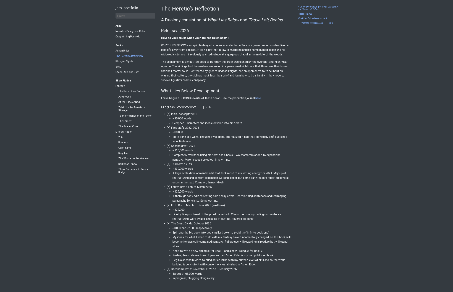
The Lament (125, 121)
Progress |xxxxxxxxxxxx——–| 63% (317, 23)
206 (120, 137)
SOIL (118, 66)
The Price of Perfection (131, 91)
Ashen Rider (122, 50)
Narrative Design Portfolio (130, 31)
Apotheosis (125, 96)
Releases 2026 (305, 14)
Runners (123, 142)
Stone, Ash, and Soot (127, 72)
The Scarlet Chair (128, 126)
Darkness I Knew (127, 164)
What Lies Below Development (312, 18)
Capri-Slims (125, 147)
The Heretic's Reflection (129, 56)
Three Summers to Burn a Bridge (133, 171)
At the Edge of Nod (129, 102)
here (258, 98)
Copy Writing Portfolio (128, 36)
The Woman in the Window (133, 158)
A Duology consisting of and (317, 8)
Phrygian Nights (124, 61)
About (119, 25)
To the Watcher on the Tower (135, 115)
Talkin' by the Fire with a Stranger (131, 109)
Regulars (123, 153)
